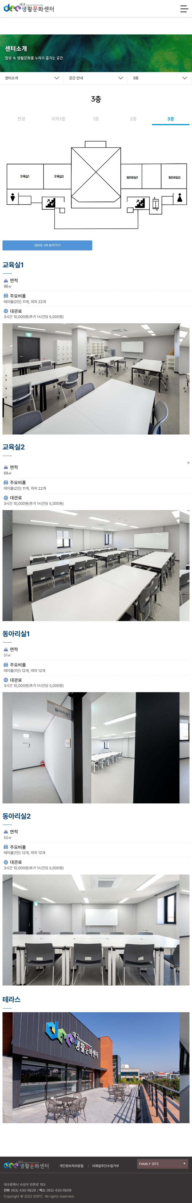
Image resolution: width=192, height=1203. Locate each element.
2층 (133, 118)
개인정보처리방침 (72, 1166)
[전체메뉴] (184, 9)
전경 (21, 118)
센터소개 (11, 78)
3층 (135, 78)
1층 (96, 118)
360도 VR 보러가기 (47, 245)
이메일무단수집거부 (105, 1166)
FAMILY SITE (149, 1164)
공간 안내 (76, 78)
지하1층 (59, 118)
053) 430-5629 (23, 1190)
